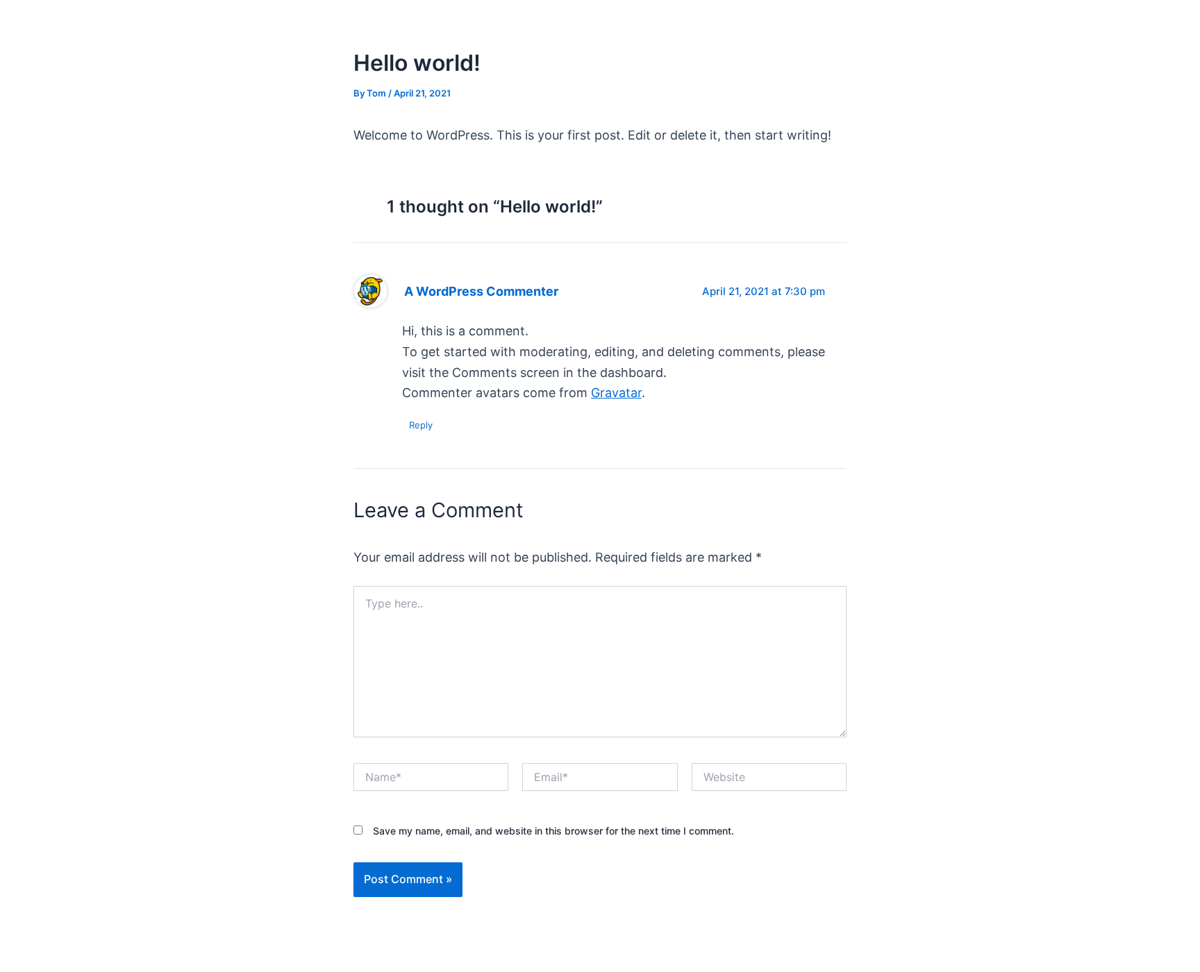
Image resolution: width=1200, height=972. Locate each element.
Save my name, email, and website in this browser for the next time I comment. (553, 831)
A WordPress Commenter (481, 291)
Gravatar (616, 392)
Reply (421, 424)
